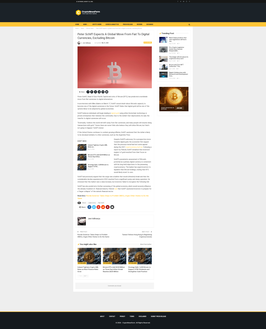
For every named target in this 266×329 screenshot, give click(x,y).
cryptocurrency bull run (134, 147)
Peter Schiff (101, 202)
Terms (132, 316)
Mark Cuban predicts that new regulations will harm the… (178, 39)
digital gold (115, 113)
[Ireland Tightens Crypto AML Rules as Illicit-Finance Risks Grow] (82, 147)
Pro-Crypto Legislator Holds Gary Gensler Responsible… (176, 49)
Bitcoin (84, 202)
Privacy (122, 316)
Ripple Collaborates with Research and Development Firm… (178, 74)
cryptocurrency (92, 202)
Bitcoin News (147, 42)
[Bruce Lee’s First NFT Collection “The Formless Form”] (163, 67)
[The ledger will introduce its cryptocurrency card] (163, 59)
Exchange (149, 24)
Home (77, 24)
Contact (112, 316)
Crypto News (96, 24)
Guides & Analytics (112, 24)
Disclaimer (142, 316)
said (115, 189)
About (102, 316)
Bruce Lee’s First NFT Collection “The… (176, 65)
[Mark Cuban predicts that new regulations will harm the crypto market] (163, 40)
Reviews (139, 24)
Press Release (128, 24)
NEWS (85, 24)
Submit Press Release (158, 316)
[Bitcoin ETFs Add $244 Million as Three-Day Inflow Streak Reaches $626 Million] (82, 157)
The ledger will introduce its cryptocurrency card (178, 58)
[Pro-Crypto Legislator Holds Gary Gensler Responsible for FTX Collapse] (163, 49)
